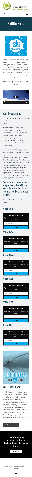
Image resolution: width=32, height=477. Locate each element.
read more (16, 84)
